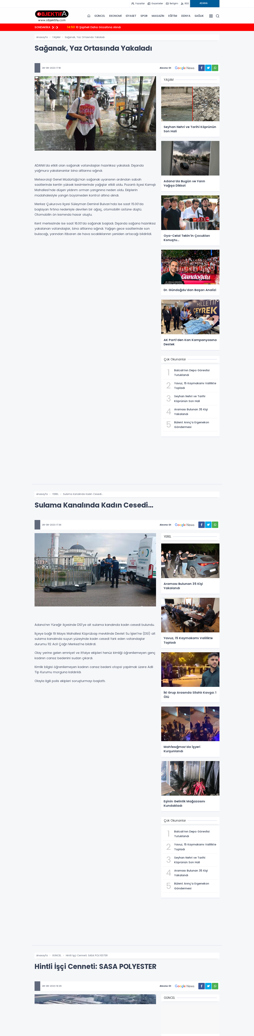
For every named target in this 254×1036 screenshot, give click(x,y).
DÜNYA (185, 16)
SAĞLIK (199, 16)
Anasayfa (42, 37)
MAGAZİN (158, 16)
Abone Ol (165, 68)
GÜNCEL (99, 16)
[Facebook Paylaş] (201, 68)
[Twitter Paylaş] (208, 68)
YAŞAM (56, 37)
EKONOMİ (115, 16)
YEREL (55, 494)
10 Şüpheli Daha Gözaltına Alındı (94, 27)
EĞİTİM (172, 16)
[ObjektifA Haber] (52, 15)
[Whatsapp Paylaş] (215, 68)
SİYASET (131, 16)
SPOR (144, 16)
